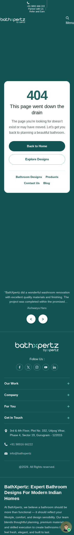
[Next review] (42, 318)
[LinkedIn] (54, 367)
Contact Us (32, 183)
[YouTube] (45, 367)
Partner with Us (36, 9)
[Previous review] (31, 318)
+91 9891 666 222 (36, 6)
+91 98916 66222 (21, 444)
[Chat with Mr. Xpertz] (66, 527)
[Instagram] (37, 367)
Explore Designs (37, 159)
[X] (28, 367)
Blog (46, 183)
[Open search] (67, 18)
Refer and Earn (37, 11)
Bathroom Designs (29, 177)
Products (52, 177)
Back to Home (37, 146)
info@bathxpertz (20, 453)
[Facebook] (19, 367)
